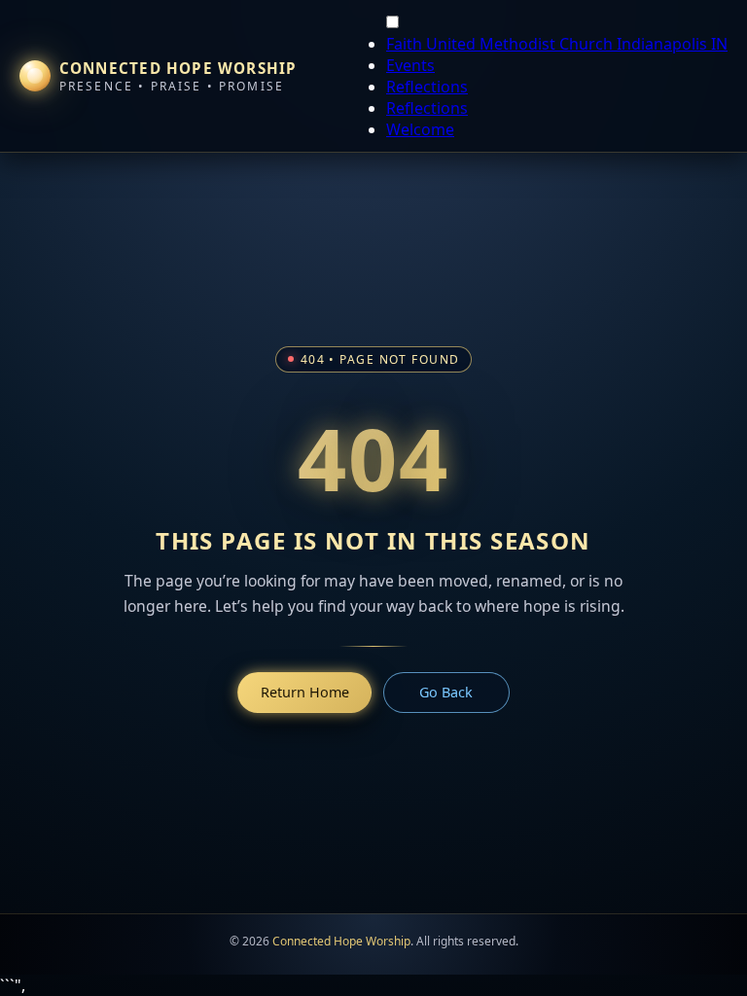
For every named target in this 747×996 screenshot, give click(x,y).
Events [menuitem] (410, 65)
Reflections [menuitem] (427, 86)
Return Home (305, 692)
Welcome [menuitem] (420, 129)
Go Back (446, 692)
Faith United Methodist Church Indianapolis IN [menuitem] (557, 43)
